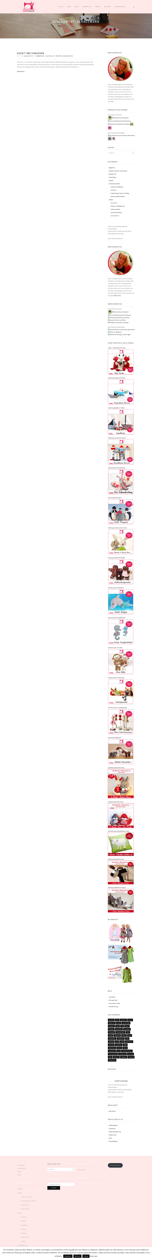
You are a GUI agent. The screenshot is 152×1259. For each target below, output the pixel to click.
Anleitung (111, 1020)
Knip (117, 1041)
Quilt (118, 1051)
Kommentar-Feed (114, 1003)
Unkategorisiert (22, 1245)
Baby (117, 1020)
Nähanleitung (112, 1048)
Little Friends (129, 1041)
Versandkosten (113, 1141)
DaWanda (111, 1026)
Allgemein (112, 168)
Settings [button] (86, 1256)
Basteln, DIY (50, 56)
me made (111, 1044)
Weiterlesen (20, 71)
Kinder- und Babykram (118, 206)
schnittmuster (122, 1054)
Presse (98, 6)
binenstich (87, 6)
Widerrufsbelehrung (115, 1132)
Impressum (112, 1128)
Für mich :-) (114, 203)
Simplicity (116, 1057)
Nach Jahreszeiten (114, 184)
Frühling (24, 1217)
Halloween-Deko (120, 1032)
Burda (118, 1023)
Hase (128, 1032)
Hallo (61, 6)
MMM (125, 1044)
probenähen (112, 1051)
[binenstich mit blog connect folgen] (114, 138)
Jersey (129, 1035)
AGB (110, 1138)
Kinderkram (121, 1038)
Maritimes (25, 1225)
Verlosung (131, 1057)
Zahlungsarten (113, 1125)
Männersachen (115, 209)
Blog (77, 6)
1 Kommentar (39, 56)
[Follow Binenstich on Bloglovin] (110, 138)
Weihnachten (112, 1060)
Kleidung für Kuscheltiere (29, 1201)
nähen (119, 1048)
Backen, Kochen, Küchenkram (118, 171)
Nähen (111, 200)
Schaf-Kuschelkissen (127, 1051)
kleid (127, 1038)
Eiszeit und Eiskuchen (30, 53)
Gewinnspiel (119, 1029)
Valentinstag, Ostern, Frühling (120, 193)
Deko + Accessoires (27, 1197)
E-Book (127, 1026)
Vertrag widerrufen (115, 1165)
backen (130, 1020)
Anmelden (112, 997)
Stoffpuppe (123, 1057)
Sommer (113, 190)
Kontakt (107, 6)
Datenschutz (112, 1135)
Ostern (125, 1048)
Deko (117, 1026)
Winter (24, 1241)
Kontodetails (120, 6)
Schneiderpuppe (113, 1054)
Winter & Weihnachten (64, 56)
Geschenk (111, 1029)
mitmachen (118, 1044)
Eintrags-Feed (113, 1000)
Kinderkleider (112, 1038)
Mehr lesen (117, 296)
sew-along (130, 1054)
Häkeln (111, 180)
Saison (20, 1213)
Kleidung (111, 1041)
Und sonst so (115, 216)
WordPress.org (113, 1006)
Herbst (110, 1035)
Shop (69, 6)
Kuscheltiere (25, 1205)
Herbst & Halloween (117, 187)
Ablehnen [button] (77, 1256)
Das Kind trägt (126, 1023)
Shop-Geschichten (116, 212)
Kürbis (122, 1041)
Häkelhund (117, 1035)
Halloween (111, 1032)
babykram (123, 1020)
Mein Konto (112, 1111)
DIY (122, 1026)
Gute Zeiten (112, 177)
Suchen (53, 1187)
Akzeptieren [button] (68, 1256)
